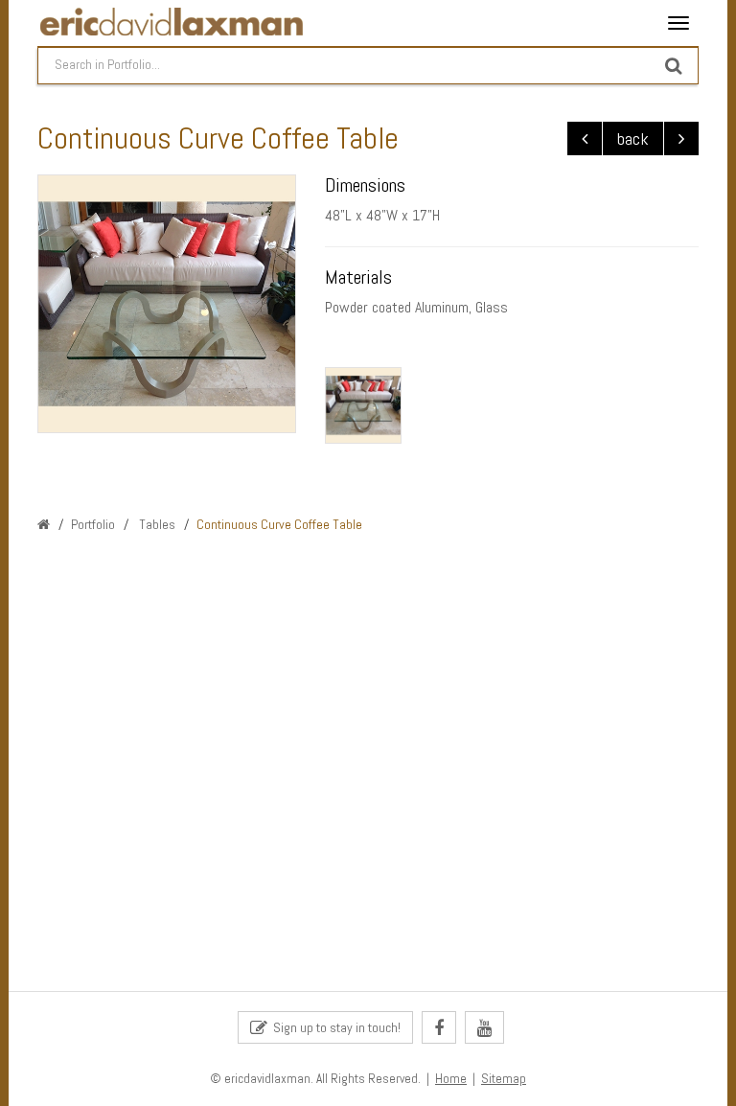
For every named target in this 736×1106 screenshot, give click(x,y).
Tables (155, 524)
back (633, 138)
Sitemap (503, 1079)
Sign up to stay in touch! (334, 1027)
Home (451, 1079)
